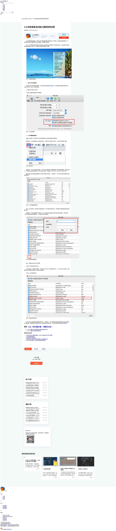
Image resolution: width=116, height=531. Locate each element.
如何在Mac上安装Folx (31, 337)
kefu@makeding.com (8, 516)
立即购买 (64, 37)
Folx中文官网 (24, 18)
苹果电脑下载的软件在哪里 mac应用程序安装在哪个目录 (33, 387)
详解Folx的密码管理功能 (35, 330)
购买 (4, 10)
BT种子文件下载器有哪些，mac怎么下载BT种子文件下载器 (39, 335)
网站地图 (5, 508)
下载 (4, 7)
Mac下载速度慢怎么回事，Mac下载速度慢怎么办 (33, 420)
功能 (4, 497)
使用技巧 (44, 348)
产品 (4, 6)
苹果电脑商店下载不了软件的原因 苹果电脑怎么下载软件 (33, 382)
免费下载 (64, 34)
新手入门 (30, 18)
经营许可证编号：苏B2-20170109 (7, 524)
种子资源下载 (37, 326)
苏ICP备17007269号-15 (7, 529)
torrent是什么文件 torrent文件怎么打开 (33, 390)
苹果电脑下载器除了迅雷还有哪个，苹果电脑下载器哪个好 (33, 410)
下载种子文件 (47, 326)
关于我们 (5, 505)
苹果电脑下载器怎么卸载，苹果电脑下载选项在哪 (33, 407)
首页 (4, 5)
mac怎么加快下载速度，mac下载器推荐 (33, 412)
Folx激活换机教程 (30, 336)
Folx (3, 1)
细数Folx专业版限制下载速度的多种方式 (39, 329)
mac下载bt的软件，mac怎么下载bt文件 (33, 417)
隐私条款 (5, 506)
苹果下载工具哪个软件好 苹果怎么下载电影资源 (36, 339)
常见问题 (36, 348)
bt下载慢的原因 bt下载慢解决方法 (33, 385)
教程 (4, 8)
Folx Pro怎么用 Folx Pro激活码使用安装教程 (35, 340)
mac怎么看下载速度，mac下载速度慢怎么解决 (33, 415)
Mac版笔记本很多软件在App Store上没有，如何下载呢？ (33, 393)
